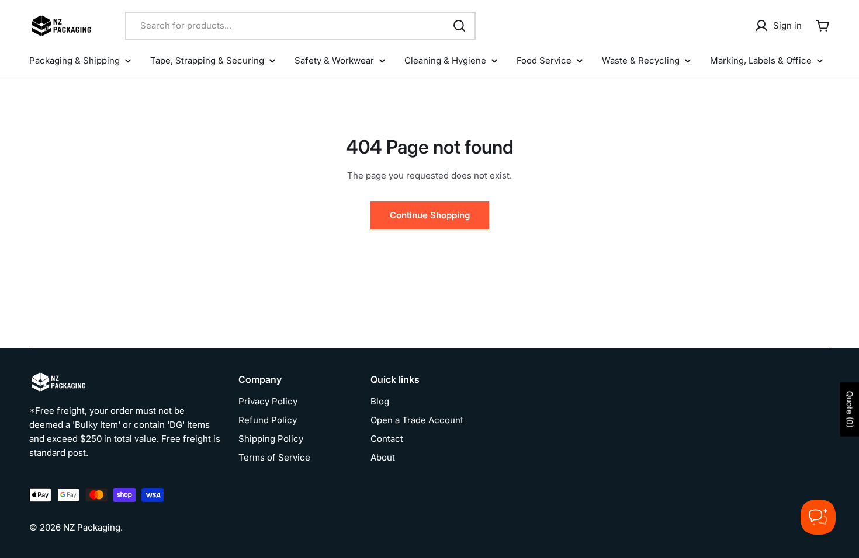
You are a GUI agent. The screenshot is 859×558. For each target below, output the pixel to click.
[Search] (459, 26)
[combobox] (300, 26)
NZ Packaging (91, 527)
